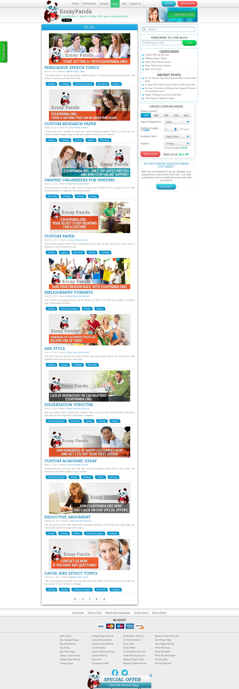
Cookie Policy (141, 612)
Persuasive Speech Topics (71, 68)
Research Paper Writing (134, 663)
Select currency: (149, 111)
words (146, 130)
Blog (115, 4)
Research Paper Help (133, 659)
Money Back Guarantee (117, 612)
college (65, 84)
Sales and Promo (153, 69)
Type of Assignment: (151, 122)
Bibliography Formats (68, 292)
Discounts (96, 659)
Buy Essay (65, 647)
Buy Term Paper (67, 651)
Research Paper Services (167, 636)
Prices (75, 3)
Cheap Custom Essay (70, 655)
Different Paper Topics (75, 71)
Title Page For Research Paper (159, 98)
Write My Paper (162, 651)
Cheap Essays (66, 663)
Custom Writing (99, 655)
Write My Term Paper (165, 655)
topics (116, 84)
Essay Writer (129, 647)
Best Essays (65, 636)
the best (102, 84)
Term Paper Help (163, 640)
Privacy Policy (159, 612)
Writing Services (163, 663)
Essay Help (128, 644)
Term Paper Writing (164, 644)
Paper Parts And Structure (78, 184)
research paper (83, 84)
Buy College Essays (69, 640)
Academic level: (149, 136)
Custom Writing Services (77, 128)
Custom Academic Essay (70, 461)
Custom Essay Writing (102, 644)
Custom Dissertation (102, 640)
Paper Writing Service (134, 655)
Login (169, 3)
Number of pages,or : (150, 129)
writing (51, 84)
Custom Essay (98, 647)
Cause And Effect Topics (71, 573)
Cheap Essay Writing (70, 659)
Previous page (74, 599)
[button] (146, 115)
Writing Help (161, 659)
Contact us (135, 3)
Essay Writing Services (134, 651)
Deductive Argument (67, 517)
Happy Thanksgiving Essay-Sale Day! (163, 94)
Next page (103, 599)
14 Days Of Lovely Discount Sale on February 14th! (170, 84)
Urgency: (145, 144)
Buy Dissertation (68, 644)
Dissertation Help (100, 663)
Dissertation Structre (68, 405)
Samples (104, 3)
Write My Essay (162, 647)
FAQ (124, 3)
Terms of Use (94, 612)
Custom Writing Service (103, 651)
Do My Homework (132, 640)
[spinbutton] (171, 129)
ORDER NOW (187, 3)
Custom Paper (59, 236)
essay (78, 140)
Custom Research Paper (70, 124)
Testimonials (89, 3)
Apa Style (54, 349)
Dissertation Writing (133, 636)
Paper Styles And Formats (78, 296)
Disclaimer (78, 612)
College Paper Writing (102, 636)
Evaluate (166, 187)
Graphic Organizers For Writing (79, 180)
